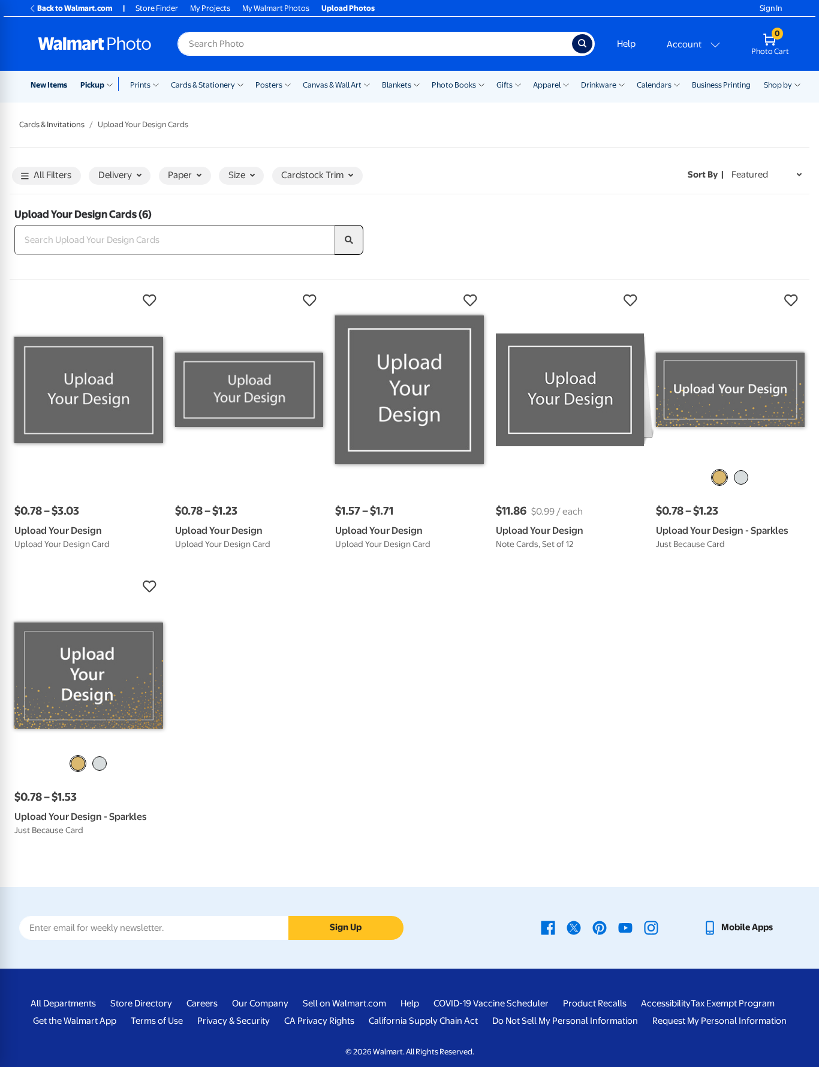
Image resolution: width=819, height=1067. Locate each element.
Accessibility (666, 1003)
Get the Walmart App (74, 1020)
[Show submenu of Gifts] (518, 84)
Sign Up (346, 927)
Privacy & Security (233, 1020)
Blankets (396, 84)
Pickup (92, 84)
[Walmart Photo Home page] (94, 43)
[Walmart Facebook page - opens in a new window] (548, 927)
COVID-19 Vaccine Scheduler (491, 1003)
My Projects (210, 8)
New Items (49, 84)
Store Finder (157, 8)
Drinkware (598, 84)
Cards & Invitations (52, 124)
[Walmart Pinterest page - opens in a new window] (599, 927)
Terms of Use (157, 1020)
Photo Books (454, 84)
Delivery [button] (115, 175)
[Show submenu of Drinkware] (621, 84)
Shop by (778, 84)
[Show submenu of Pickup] (112, 84)
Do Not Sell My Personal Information (565, 1020)
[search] (349, 240)
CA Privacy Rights (319, 1020)
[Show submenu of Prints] (155, 84)
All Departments (63, 1003)
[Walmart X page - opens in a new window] (574, 927)
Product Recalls (595, 1003)
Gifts (504, 84)
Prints (140, 84)
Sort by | (706, 174)
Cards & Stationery (203, 84)
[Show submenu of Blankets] (416, 84)
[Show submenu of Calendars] (677, 84)
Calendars (654, 84)
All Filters (52, 175)
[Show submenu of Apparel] (566, 84)
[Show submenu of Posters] (287, 84)
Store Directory (141, 1003)
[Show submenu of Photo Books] (481, 84)
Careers (202, 1003)
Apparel (547, 84)
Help (626, 43)
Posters (268, 84)
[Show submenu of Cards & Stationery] (240, 84)
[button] (88, 300)
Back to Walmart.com (74, 8)
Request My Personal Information (719, 1020)
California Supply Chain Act (423, 1020)
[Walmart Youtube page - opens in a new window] (625, 927)
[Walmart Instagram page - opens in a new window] (651, 927)
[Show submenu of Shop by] (797, 84)
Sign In (771, 8)
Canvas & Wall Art (332, 84)
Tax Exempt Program (733, 1003)
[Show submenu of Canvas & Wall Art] (367, 84)
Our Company (260, 1003)
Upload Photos (348, 8)
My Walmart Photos (275, 8)
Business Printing (721, 84)
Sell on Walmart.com (344, 1003)
